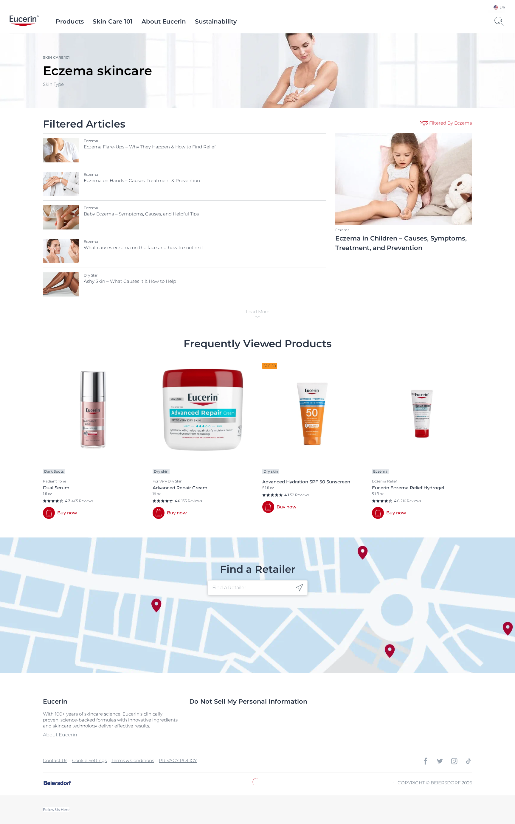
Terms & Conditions (132, 760)
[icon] (299, 588)
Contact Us (55, 760)
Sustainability (216, 21)
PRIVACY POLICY (178, 760)
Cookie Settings (89, 760)
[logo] (24, 21)
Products (70, 21)
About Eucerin (164, 21)
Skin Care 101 (113, 21)
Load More (257, 311)
